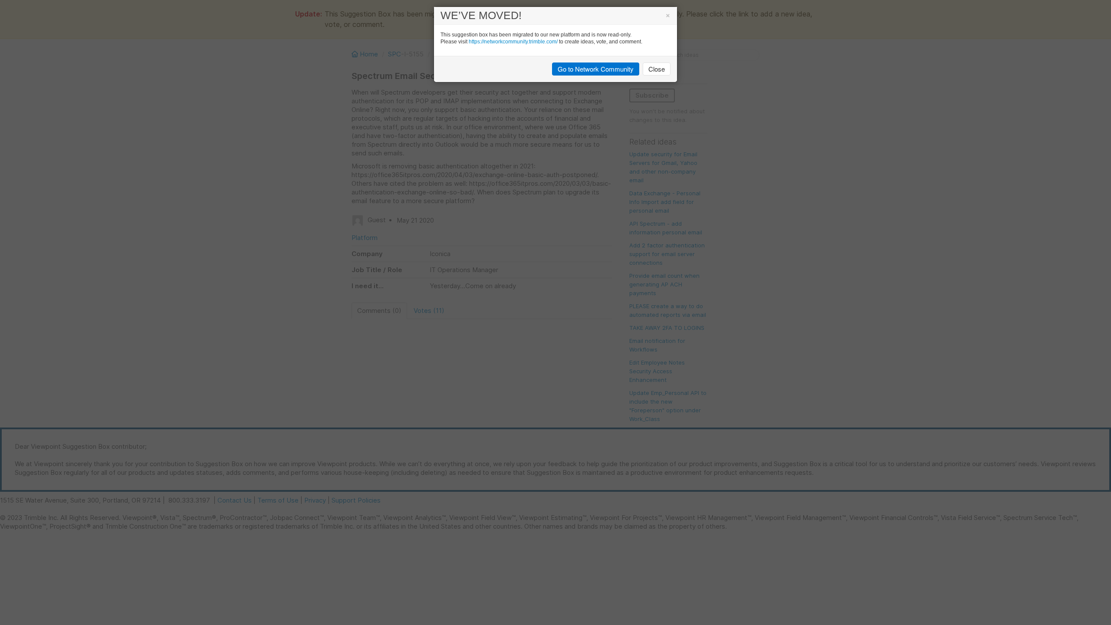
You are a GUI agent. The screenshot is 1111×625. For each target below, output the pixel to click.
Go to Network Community (596, 68)
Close (656, 68)
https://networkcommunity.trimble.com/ (513, 42)
